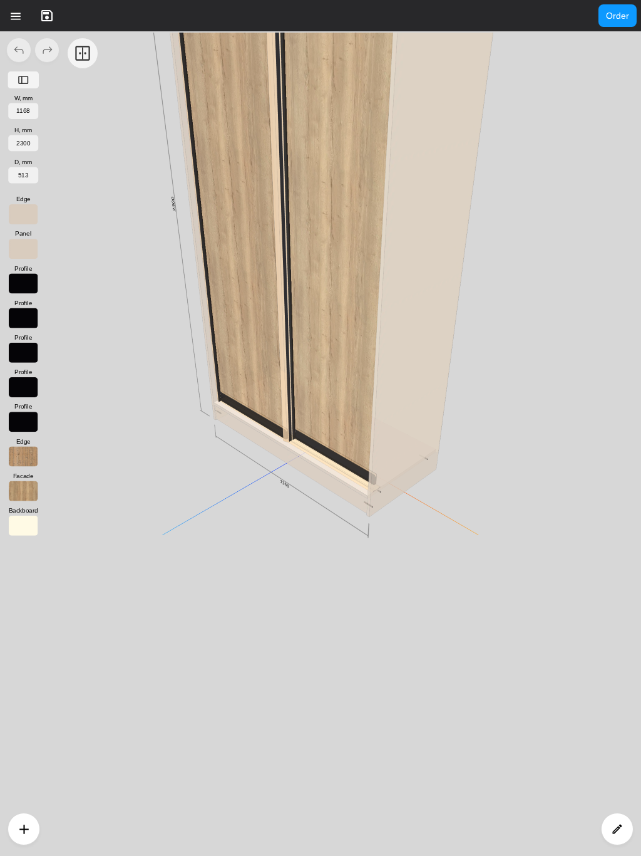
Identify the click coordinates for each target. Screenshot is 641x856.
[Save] (47, 15)
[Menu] (15, 15)
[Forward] (46, 50)
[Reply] (18, 50)
